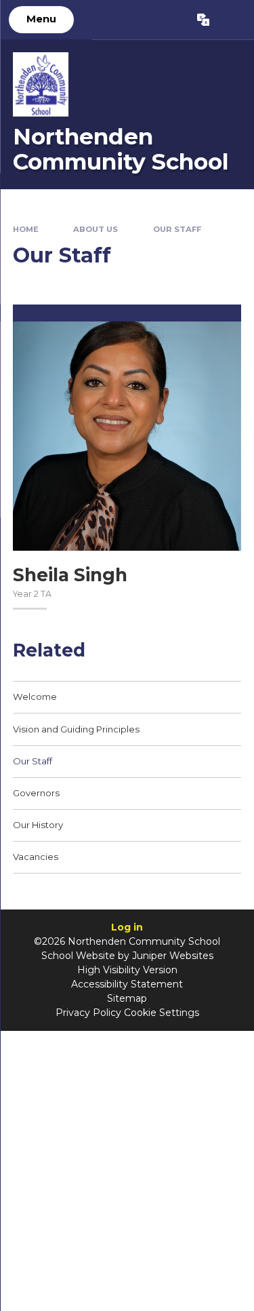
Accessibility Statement (127, 984)
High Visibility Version (127, 970)
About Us (95, 229)
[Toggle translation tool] (203, 19)
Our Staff (177, 229)
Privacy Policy (88, 1012)
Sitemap (127, 998)
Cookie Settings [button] (161, 1012)
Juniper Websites (172, 956)
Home (26, 229)
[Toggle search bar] (231, 19)
